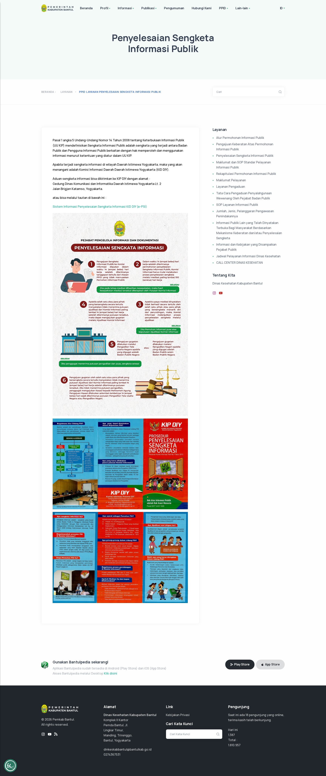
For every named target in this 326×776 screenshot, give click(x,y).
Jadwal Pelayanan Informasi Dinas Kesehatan (248, 256)
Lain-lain (241, 8)
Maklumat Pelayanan (231, 180)
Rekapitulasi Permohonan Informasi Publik (246, 174)
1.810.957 (234, 745)
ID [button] (281, 8)
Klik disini (110, 673)
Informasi (125, 8)
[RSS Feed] (56, 734)
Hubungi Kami (201, 8)
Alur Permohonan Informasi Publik (240, 138)
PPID (222, 8)
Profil (104, 8)
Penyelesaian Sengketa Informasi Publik (244, 156)
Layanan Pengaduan (230, 186)
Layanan (67, 92)
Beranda (86, 8)
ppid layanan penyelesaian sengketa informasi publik (120, 92)
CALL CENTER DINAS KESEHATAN (239, 262)
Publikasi (147, 8)
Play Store (241, 664)
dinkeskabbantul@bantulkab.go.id (127, 749)
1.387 (231, 735)
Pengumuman (174, 8)
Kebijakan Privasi (178, 715)
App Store (272, 664)
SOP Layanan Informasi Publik (237, 205)
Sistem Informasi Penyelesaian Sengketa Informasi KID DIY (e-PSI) (100, 206)
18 (246, 715)
